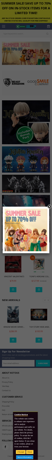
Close (29, 452)
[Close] (49, 206)
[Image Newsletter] (26, 229)
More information (25, 457)
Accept (21, 452)
